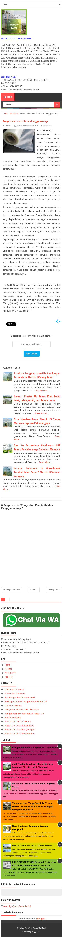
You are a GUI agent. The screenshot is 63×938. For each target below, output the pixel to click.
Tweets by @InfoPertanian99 (16, 906)
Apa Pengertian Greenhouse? (20, 697)
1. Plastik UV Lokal (14, 689)
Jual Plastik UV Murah (37, 928)
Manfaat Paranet (13, 705)
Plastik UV (47, 126)
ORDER (9, 677)
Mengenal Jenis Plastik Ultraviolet (22, 709)
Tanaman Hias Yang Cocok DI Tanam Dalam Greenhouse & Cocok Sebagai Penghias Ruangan (32, 806)
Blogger (41, 918)
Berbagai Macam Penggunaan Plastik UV (26, 701)
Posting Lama (54, 590)
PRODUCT (10, 673)
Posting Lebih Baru (11, 590)
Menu (9, 96)
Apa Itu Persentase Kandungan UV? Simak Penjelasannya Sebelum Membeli (37, 447)
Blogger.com (36, 932)
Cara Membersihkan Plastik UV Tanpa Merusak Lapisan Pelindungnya (37, 421)
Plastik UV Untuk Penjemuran (20, 733)
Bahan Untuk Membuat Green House (32, 845)
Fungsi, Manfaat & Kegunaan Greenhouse (35, 747)
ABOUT (8, 669)
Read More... (43, 390)
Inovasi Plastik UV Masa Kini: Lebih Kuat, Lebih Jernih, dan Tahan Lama (37, 398)
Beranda (33, 590)
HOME (8, 665)
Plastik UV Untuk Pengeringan (20, 729)
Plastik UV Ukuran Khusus (18, 721)
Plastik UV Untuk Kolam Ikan (19, 725)
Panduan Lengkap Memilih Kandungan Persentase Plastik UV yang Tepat (37, 375)
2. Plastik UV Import (15, 693)
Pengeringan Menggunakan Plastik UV (24, 713)
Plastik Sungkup (13, 717)
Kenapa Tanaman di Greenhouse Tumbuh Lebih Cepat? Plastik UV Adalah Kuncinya (37, 472)
